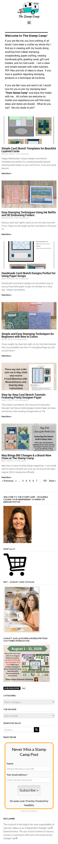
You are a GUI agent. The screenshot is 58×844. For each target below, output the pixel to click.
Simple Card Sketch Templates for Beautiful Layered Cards (29, 150)
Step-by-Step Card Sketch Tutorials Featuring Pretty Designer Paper (23, 396)
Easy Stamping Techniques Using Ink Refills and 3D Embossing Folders (29, 214)
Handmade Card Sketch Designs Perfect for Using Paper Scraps (29, 275)
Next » (52, 480)
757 (45, 480)
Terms (28, 811)
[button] (29, 22)
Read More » (7, 173)
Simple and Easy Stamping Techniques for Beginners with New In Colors (28, 335)
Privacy (34, 811)
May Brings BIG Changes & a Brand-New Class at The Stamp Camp (26, 457)
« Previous (7, 480)
